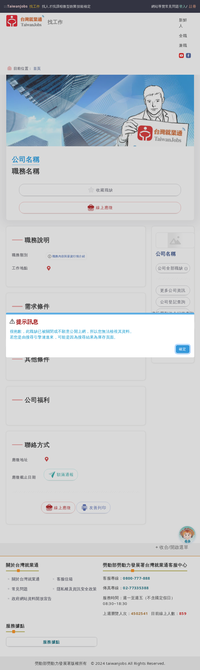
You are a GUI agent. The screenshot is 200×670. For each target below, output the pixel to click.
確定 (182, 349)
